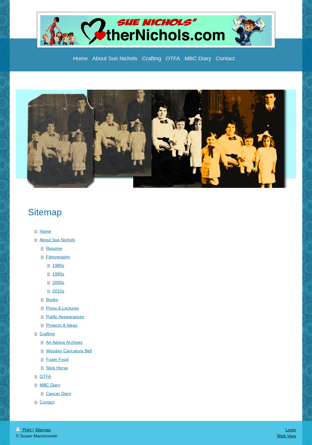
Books (52, 299)
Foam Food (57, 359)
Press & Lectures (62, 308)
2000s (58, 282)
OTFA (45, 376)
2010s (58, 291)
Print (27, 429)
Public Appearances (65, 316)
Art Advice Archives (64, 342)
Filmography (58, 256)
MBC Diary (50, 384)
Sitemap (43, 429)
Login (290, 429)
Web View (286, 435)
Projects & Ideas (61, 325)
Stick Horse (57, 367)
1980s (58, 265)
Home (45, 231)
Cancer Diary (58, 393)
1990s (58, 273)
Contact (47, 402)
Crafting (47, 333)
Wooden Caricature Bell (69, 350)
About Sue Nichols (57, 239)
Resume (54, 248)
